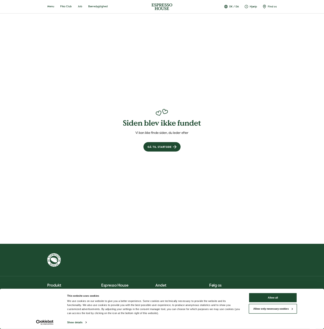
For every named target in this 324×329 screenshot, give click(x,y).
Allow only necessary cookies (271, 308)
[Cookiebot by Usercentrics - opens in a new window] (45, 322)
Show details (75, 322)
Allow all (273, 297)
